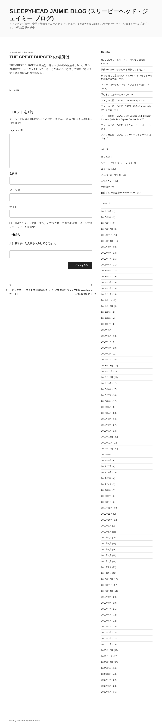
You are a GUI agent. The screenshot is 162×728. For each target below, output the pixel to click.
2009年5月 (106, 692)
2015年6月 (106, 264)
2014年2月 (106, 353)
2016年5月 (106, 211)
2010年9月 (106, 597)
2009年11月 (107, 656)
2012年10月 (107, 448)
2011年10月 (107, 520)
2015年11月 (107, 235)
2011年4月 (106, 555)
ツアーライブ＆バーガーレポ (115, 163)
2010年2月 (106, 638)
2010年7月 (106, 609)
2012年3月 (106, 490)
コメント (16, 130)
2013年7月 (106, 395)
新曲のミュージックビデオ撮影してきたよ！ (123, 69)
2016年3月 (106, 217)
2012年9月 (106, 454)
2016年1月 (106, 223)
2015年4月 (106, 276)
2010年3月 (106, 632)
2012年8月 (106, 460)
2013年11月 (107, 371)
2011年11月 (106, 514)
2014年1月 (106, 359)
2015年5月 (106, 270)
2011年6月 (106, 543)
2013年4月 (106, 413)
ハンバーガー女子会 (111, 175)
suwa (30, 52)
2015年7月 (106, 259)
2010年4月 (106, 626)
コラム (104, 157)
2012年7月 (106, 466)
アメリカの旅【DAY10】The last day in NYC (123, 100)
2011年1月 (106, 573)
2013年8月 (106, 389)
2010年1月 (106, 644)
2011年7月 (106, 537)
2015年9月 (106, 247)
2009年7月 (106, 680)
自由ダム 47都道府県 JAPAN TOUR (118, 192)
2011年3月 (106, 561)
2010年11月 (107, 585)
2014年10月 (107, 306)
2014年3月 (106, 348)
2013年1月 (106, 431)
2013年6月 (106, 401)
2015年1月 (106, 294)
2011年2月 (106, 567)
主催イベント (107, 180)
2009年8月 (106, 674)
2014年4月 (106, 342)
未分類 (16, 90)
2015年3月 (106, 282)
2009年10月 (107, 662)
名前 (13, 173)
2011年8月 (106, 531)
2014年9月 (106, 312)
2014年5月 (106, 336)
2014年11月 (107, 300)
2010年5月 (106, 620)
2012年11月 (107, 442)
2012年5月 (106, 478)
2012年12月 (107, 436)
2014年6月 (106, 330)
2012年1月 (106, 502)
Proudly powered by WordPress (24, 720)
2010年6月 (106, 614)
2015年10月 (107, 241)
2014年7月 (106, 324)
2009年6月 (106, 686)
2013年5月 (106, 407)
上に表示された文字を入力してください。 (33, 243)
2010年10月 (107, 591)
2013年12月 (107, 365)
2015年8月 (106, 252)
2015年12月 (107, 229)
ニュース (105, 169)
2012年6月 (106, 472)
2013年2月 (106, 425)
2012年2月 (106, 496)
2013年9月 (106, 383)
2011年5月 (106, 549)
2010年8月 (106, 603)
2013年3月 (106, 419)
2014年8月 (106, 318)
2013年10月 (107, 377)
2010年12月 (107, 579)
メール (14, 190)
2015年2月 (106, 288)
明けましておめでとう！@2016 (117, 94)
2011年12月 (107, 508)
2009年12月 (107, 650)
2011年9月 (106, 525)
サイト (13, 206)
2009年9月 (106, 668)
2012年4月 (106, 484)
